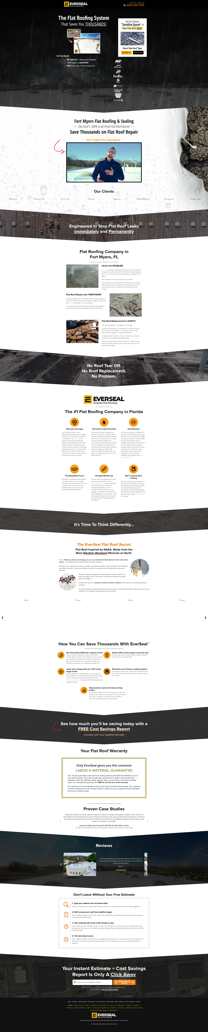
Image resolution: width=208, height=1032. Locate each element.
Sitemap (121, 1001)
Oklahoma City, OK (79, 1005)
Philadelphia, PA (105, 1008)
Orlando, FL (130, 1005)
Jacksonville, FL (121, 1005)
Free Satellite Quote (124, 982)
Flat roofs (105, 270)
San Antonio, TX (103, 1005)
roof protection (140, 494)
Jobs (126, 1001)
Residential (138, 52)
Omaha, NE (129, 1008)
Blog (116, 1001)
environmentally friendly (73, 680)
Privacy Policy (110, 1001)
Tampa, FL (137, 1005)
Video (69, 1001)
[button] (2, 617)
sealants (76, 439)
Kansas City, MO (137, 1008)
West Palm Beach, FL (80, 1008)
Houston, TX (112, 1005)
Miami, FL (89, 1008)
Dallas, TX (94, 1005)
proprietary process (98, 483)
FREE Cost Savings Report (104, 729)
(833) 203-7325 (135, 5)
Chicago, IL (121, 1008)
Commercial (127, 52)
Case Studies (91, 1001)
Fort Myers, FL (70, 1008)
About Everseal (82, 1001)
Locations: (70, 1005)
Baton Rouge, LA (103, 1010)
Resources (132, 1001)
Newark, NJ (114, 1008)
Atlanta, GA (97, 1008)
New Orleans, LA (113, 1010)
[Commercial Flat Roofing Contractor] (76, 4)
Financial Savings (100, 1001)
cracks (71, 303)
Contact (138, 1001)
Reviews (75, 1001)
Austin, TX (88, 1005)
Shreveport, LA (94, 1010)
